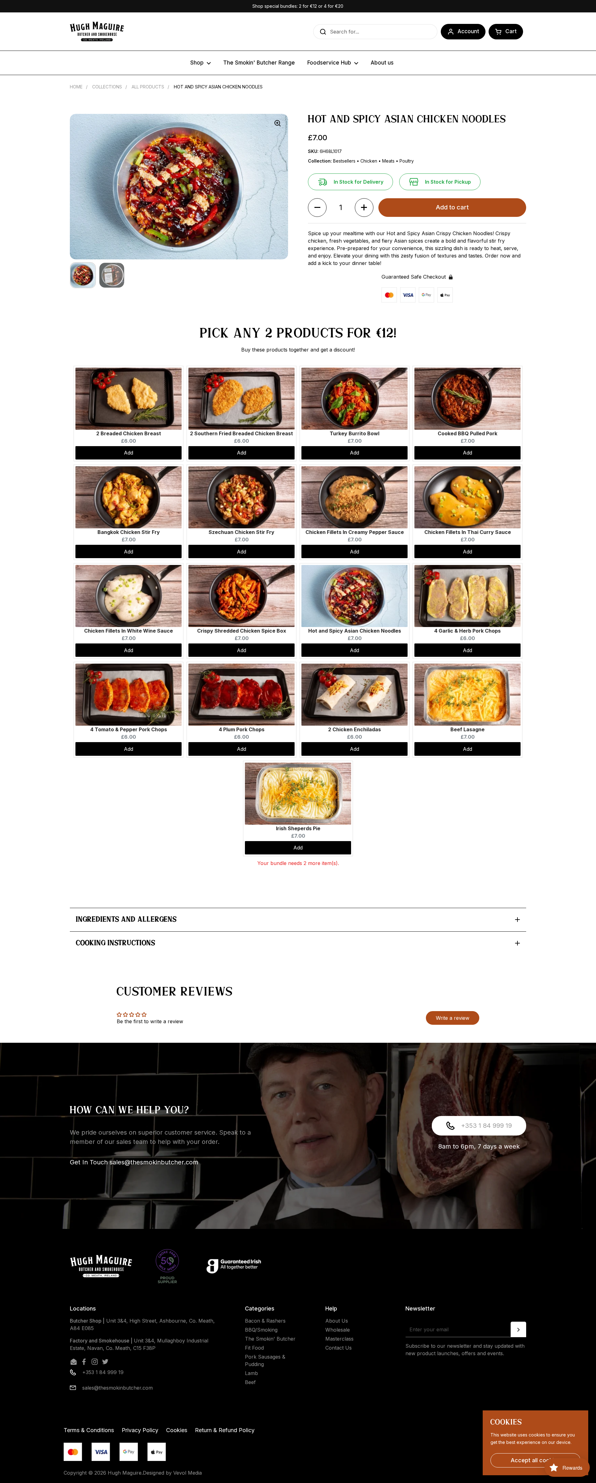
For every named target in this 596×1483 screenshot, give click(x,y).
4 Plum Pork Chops (241, 729)
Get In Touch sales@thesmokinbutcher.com (134, 1162)
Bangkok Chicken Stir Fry (128, 532)
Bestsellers (345, 161)
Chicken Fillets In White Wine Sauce (128, 631)
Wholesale (337, 1330)
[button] (506, 31)
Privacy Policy (140, 1430)
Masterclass (339, 1339)
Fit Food (254, 1348)
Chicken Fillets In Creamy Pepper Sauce (354, 532)
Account (468, 31)
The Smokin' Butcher (270, 1339)
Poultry (407, 161)
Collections (107, 86)
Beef (250, 1382)
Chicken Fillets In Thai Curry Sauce (467, 532)
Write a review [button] (452, 1018)
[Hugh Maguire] (97, 31)
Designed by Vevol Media (172, 1473)
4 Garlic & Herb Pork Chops (467, 631)
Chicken (369, 161)
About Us (336, 1321)
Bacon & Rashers (265, 1321)
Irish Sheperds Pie (298, 828)
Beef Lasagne (467, 729)
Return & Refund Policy (225, 1430)
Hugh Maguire (125, 1473)
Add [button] (128, 453)
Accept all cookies (535, 1460)
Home (76, 86)
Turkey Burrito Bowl (354, 433)
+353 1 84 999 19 (486, 1125)
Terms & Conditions (89, 1430)
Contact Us (338, 1348)
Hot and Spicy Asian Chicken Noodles (354, 631)
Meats (389, 161)
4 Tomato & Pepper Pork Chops (128, 729)
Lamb (251, 1373)
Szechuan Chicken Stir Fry (241, 532)
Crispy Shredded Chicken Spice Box (241, 631)
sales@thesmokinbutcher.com (117, 1388)
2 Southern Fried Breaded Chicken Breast (241, 433)
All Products (148, 86)
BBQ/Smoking (261, 1330)
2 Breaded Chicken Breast (128, 433)
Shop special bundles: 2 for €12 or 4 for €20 (297, 6)
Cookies (176, 1430)
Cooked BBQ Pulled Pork (467, 433)
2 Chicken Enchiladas (354, 729)
